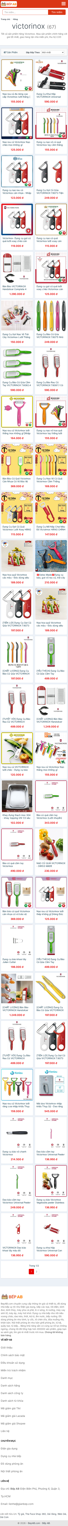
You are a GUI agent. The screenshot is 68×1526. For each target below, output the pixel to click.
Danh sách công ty (12, 1393)
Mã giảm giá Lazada (13, 1415)
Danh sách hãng (10, 1385)
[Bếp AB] (16, 1297)
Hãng (15, 19)
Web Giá (62, 1514)
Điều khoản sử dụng (13, 1362)
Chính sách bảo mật (13, 1355)
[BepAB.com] (12, 4)
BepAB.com (34, 1523)
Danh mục (7, 1377)
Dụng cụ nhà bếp (11, 1456)
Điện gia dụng (9, 1448)
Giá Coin (4, 1517)
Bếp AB (46, 1523)
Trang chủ (5, 19)
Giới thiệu (6, 1347)
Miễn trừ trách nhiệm (13, 1370)
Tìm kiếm (56, 12)
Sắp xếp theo (33, 52)
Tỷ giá (21, 1514)
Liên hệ (5, 1431)
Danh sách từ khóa (12, 1400)
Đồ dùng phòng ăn (12, 1463)
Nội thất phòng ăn (11, 1471)
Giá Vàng (51, 1514)
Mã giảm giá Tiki (11, 1408)
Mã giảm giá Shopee (13, 1423)
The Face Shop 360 (35, 1514)
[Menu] (64, 3)
